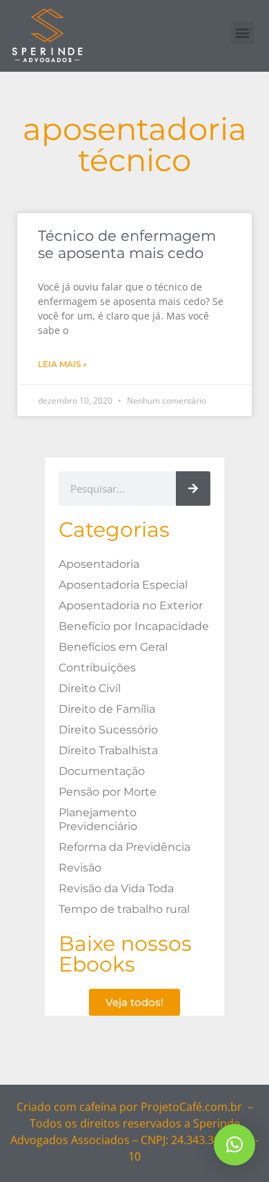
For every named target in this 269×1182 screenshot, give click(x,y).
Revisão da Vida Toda (116, 888)
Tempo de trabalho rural (124, 909)
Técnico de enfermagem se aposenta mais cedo (127, 244)
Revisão (80, 867)
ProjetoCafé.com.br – (197, 1106)
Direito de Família (107, 709)
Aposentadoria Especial (123, 584)
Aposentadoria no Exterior (131, 605)
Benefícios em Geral (113, 646)
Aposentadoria (99, 564)
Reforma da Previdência (124, 847)
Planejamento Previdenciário (98, 819)
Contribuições (97, 667)
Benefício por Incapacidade (134, 626)
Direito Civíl (90, 688)
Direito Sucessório (108, 729)
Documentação (102, 771)
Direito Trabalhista (108, 750)
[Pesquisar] (193, 488)
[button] (242, 32)
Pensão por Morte (108, 791)
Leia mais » (62, 364)
